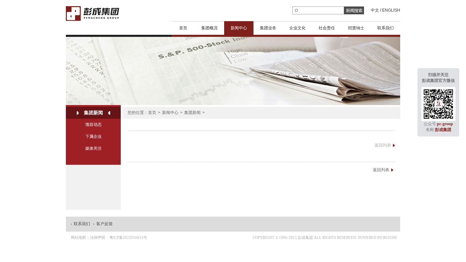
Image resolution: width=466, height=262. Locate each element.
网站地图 (78, 237)
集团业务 (268, 28)
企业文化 (297, 28)
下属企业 (93, 136)
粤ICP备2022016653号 (128, 237)
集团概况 (209, 28)
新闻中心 (239, 28)
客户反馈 (104, 223)
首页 (183, 28)
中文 (375, 10)
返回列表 (383, 145)
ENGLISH (391, 10)
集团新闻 (93, 112)
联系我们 (385, 28)
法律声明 (97, 237)
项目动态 (93, 124)
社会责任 (327, 28)
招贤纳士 (356, 28)
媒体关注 (93, 148)
